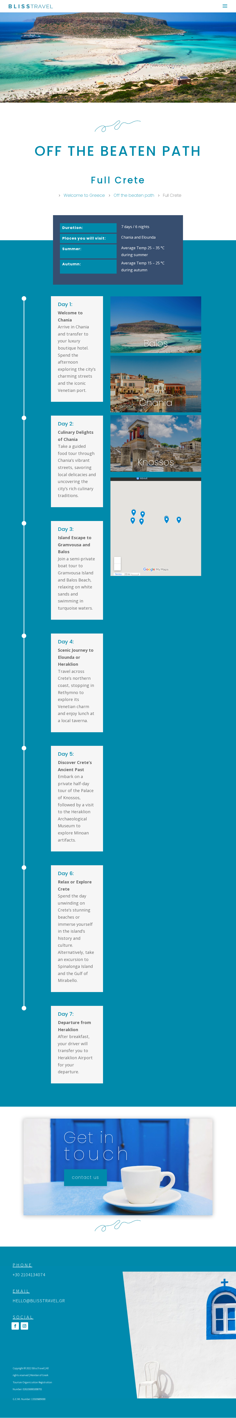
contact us (85, 1177)
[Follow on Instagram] (24, 1326)
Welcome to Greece (84, 195)
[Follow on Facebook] (15, 1326)
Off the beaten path (134, 195)
